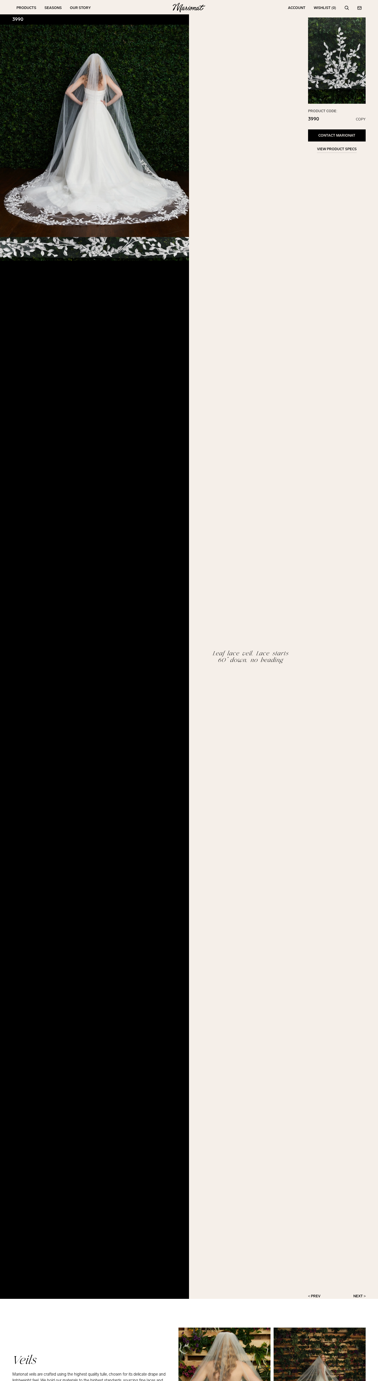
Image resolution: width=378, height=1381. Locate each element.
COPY (361, 119)
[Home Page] (189, 8)
